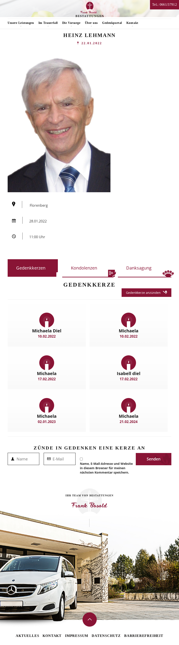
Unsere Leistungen (21, 23)
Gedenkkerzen (30, 268)
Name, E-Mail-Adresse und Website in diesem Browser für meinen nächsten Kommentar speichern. (106, 468)
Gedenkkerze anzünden (143, 293)
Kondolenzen (84, 268)
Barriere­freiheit (143, 636)
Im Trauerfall (48, 23)
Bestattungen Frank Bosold (90, 9)
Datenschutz (106, 636)
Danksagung (138, 268)
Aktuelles (27, 636)
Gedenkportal (112, 23)
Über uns (91, 23)
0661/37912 (168, 4)
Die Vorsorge (71, 23)
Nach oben (90, 619)
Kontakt (132, 23)
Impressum (76, 636)
